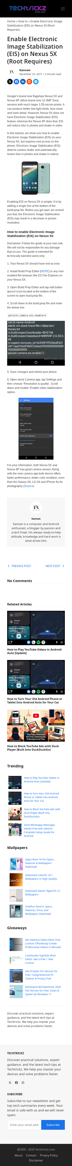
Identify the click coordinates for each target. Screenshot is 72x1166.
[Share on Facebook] (16, 81)
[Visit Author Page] (36, 507)
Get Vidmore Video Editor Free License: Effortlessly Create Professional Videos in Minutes (43, 943)
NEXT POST (53, 566)
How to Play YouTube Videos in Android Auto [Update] (34, 651)
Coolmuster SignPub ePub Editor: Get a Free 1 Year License (40, 959)
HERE (45, 271)
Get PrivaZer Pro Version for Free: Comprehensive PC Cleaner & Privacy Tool (41, 974)
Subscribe (53, 1125)
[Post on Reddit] (29, 81)
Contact (31, 1155)
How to (23, 21)
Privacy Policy (49, 1155)
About (19, 1155)
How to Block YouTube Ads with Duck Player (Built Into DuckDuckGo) (33, 748)
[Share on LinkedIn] (23, 81)
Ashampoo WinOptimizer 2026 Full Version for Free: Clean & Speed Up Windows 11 (43, 990)
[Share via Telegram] (36, 81)
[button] (63, 8)
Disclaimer (36, 1160)
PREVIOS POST (21, 566)
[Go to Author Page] (11, 71)
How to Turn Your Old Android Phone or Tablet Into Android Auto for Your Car (34, 700)
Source (28, 486)
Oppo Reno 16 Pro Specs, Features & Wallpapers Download (40, 863)
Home (11, 21)
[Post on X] (10, 81)
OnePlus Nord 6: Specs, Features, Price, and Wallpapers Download (39, 910)
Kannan (25, 70)
